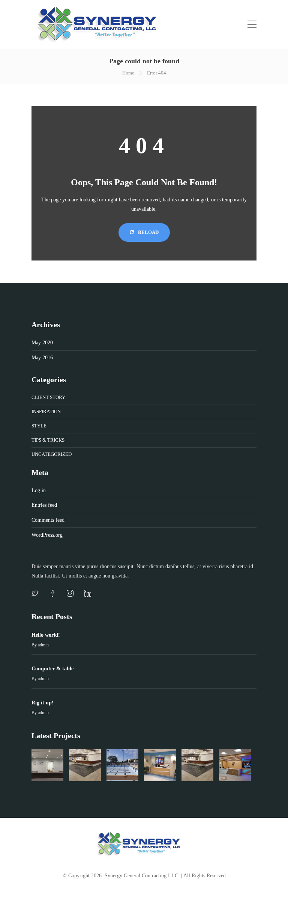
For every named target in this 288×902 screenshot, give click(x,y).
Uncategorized (52, 454)
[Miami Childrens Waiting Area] (160, 765)
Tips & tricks (48, 440)
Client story (48, 397)
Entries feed (44, 505)
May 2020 (42, 342)
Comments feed (48, 520)
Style (39, 426)
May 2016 (42, 357)
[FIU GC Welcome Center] (235, 765)
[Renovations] (197, 765)
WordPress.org (47, 535)
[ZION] (47, 765)
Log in (39, 490)
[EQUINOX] (85, 765)
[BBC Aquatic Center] (122, 765)
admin (43, 644)
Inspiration (46, 411)
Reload (148, 232)
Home (128, 73)
